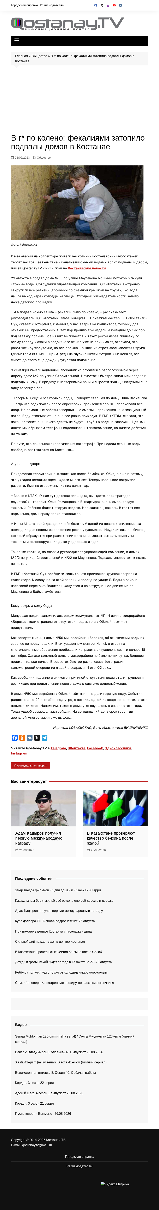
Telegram (58, 748)
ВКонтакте (77, 748)
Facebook (95, 748)
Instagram (19, 753)
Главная (21, 56)
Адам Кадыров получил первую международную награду (38, 838)
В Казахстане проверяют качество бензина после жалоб (111, 838)
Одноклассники (118, 748)
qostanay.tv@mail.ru (37, 1145)
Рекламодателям (52, 5)
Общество (39, 56)
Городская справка (24, 5)
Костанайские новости (87, 268)
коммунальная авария (32, 765)
